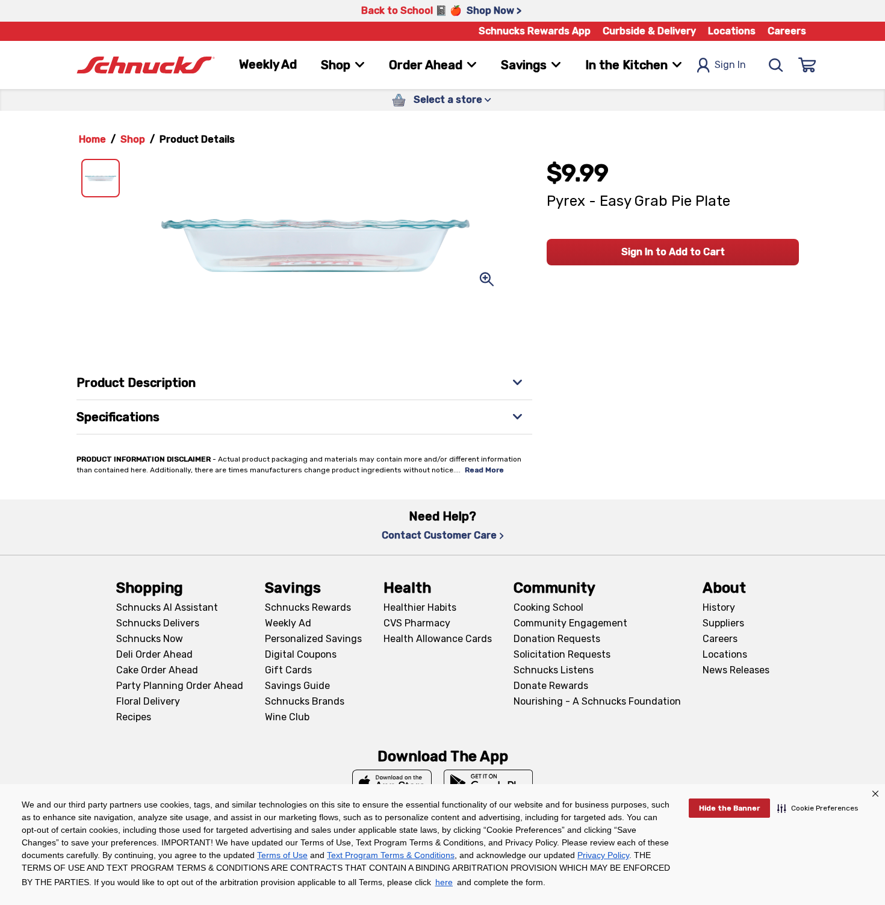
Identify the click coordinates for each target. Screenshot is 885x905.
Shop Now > (494, 10)
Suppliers (723, 623)
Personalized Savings (313, 638)
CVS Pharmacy (417, 623)
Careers (787, 31)
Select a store (448, 99)
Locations (732, 31)
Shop (132, 139)
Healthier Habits (420, 607)
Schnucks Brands (304, 701)
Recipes (133, 717)
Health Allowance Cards (438, 638)
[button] (818, 808)
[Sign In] (807, 65)
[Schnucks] (145, 65)
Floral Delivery (148, 701)
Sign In (730, 64)
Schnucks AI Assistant (167, 607)
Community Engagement (570, 623)
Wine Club (287, 717)
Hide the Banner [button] (729, 808)
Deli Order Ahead (154, 654)
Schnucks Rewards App (535, 31)
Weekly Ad (268, 64)
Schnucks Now (149, 638)
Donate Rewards (551, 685)
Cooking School (548, 607)
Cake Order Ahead (157, 670)
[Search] (776, 65)
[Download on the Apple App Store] (392, 783)
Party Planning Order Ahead (179, 685)
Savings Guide (297, 685)
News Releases (736, 670)
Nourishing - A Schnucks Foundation (597, 701)
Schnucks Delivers (157, 623)
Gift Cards (288, 670)
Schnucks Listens (554, 670)
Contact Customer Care (439, 535)
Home (92, 139)
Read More (484, 470)
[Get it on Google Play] (488, 783)
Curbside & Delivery (649, 31)
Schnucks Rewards (308, 607)
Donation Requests (557, 638)
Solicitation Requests (562, 654)
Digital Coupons (301, 654)
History (719, 607)
